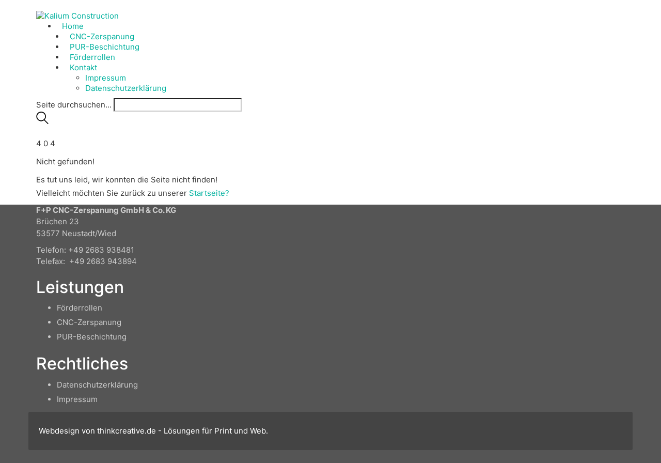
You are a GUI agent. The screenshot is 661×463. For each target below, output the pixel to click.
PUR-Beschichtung (92, 337)
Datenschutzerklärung (97, 385)
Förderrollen (79, 308)
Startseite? (209, 193)
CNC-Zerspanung (89, 322)
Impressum (77, 399)
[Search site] (42, 121)
